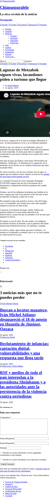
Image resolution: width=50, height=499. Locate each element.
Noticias (8, 34)
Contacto (8, 496)
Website (3, 448)
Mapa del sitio (11, 493)
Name (7, 438)
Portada (8, 29)
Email (7, 443)
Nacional (14, 38)
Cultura (8, 47)
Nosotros (8, 484)
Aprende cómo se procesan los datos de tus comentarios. (25, 470)
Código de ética (11, 486)
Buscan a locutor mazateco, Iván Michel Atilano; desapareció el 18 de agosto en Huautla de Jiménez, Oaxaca (24, 319)
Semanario (9, 52)
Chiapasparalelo (14, 7)
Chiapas (13, 36)
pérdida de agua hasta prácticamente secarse (24, 175)
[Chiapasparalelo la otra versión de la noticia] (25, 1)
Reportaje (14, 41)
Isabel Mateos (13, 85)
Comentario (5, 417)
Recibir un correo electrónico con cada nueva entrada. (25, 460)
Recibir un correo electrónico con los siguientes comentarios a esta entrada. (20, 454)
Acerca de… (10, 57)
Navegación (6, 19)
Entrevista (14, 43)
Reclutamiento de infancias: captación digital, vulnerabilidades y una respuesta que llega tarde (24, 350)
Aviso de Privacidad (13, 489)
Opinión (8, 31)
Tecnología (9, 50)
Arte (7, 45)
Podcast (8, 54)
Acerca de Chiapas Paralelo (16, 482)
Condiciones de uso (13, 491)
